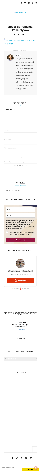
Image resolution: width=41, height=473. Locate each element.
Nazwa (6, 131)
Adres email (8, 139)
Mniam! (30, 469)
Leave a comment (20, 50)
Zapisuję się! (20, 240)
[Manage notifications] (36, 468)
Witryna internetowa (10, 148)
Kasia (18, 55)
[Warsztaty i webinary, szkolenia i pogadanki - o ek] (20, 404)
